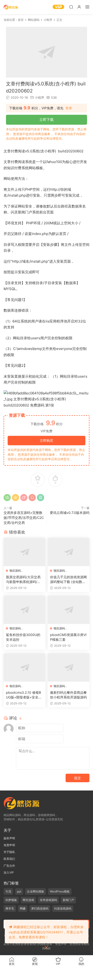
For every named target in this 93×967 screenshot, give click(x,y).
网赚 (23, 908)
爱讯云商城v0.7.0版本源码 (69, 513)
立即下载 (46, 119)
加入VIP (9, 872)
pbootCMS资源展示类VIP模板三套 (68, 637)
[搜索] (71, 6)
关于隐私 (9, 852)
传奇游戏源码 (48, 900)
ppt (19, 891)
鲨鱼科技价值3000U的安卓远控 (23, 637)
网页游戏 (28, 900)
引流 (8, 891)
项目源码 (15, 570)
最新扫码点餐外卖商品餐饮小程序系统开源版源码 (68, 694)
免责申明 (9, 845)
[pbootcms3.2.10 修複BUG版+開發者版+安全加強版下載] (24, 667)
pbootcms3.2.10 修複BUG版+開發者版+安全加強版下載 (24, 695)
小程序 (39, 97)
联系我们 (9, 859)
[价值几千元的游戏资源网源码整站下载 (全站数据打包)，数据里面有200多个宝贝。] (68, 552)
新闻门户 (68, 900)
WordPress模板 (60, 891)
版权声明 (9, 838)
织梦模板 (11, 900)
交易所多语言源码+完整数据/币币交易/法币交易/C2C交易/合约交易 (24, 518)
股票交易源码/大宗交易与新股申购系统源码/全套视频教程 (23, 579)
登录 (68, 108)
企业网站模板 (35, 891)
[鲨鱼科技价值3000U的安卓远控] (24, 610)
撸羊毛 (9, 908)
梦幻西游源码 (39, 908)
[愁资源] (11, 7)
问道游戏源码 (62, 908)
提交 (77, 778)
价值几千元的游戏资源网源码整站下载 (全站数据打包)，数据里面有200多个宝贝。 (68, 579)
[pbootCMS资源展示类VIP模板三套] (68, 610)
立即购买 (46, 440)
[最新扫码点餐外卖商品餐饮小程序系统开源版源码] (68, 667)
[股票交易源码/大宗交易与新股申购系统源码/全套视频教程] (24, 552)
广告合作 (9, 865)
